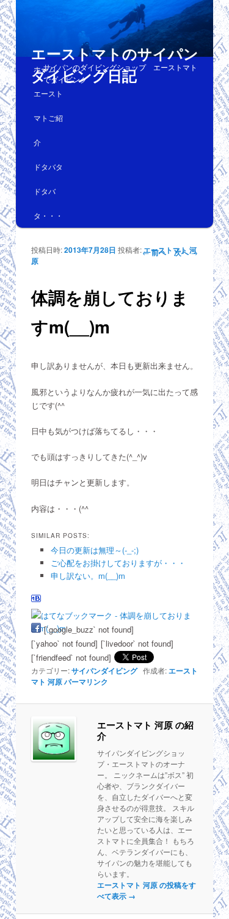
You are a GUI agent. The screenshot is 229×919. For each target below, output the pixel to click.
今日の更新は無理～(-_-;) (95, 550)
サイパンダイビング (104, 670)
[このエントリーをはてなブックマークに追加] (36, 601)
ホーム (45, 69)
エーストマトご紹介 (48, 117)
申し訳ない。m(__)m (88, 575)
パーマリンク (86, 681)
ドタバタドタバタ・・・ (48, 190)
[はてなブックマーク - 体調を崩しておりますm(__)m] (113, 615)
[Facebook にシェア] (36, 629)
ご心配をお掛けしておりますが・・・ (118, 562)
